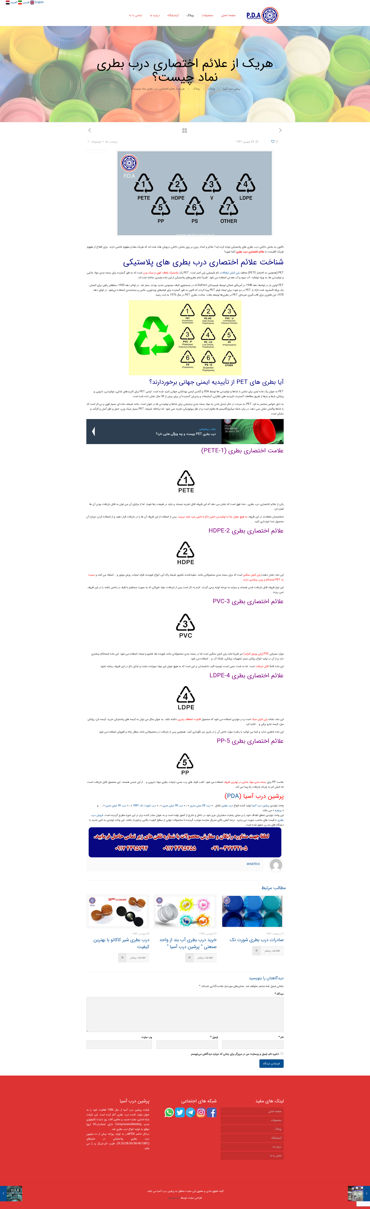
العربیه (13, 2)
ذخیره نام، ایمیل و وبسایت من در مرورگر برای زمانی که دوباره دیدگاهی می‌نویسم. (234, 1054)
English (39, 2)
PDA (233, 796)
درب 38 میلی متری (172, 805)
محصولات (276, 1120)
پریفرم (278, 810)
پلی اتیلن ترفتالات (230, 273)
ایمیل (214, 1037)
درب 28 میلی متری (200, 805)
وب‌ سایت (146, 1037)
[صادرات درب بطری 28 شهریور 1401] (11, 1193)
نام (281, 1037)
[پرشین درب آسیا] (262, 15)
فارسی (25, 2)
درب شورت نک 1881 (144, 805)
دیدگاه (279, 994)
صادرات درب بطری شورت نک (257, 940)
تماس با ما (276, 1156)
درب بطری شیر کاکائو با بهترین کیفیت (121, 943)
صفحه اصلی (275, 1111)
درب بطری (227, 805)
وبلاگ (211, 89)
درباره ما (277, 1147)
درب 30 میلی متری (115, 805)
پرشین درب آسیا (231, 89)
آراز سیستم (174, 1198)
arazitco (253, 864)
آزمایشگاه (277, 1138)
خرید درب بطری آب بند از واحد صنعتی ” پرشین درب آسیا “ (188, 943)
